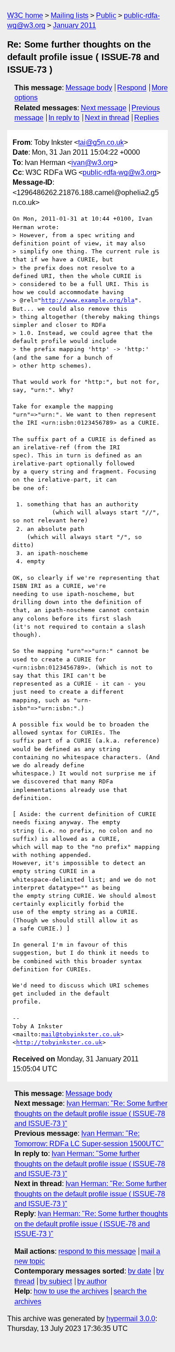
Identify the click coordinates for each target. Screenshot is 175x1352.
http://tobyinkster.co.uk (59, 1042)
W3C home (25, 15)
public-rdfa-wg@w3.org (120, 172)
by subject (55, 1281)
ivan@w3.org (92, 162)
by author (92, 1281)
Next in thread (107, 118)
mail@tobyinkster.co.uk (80, 1034)
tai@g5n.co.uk (101, 142)
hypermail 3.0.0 (130, 1318)
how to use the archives (71, 1291)
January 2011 (74, 25)
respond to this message (97, 1251)
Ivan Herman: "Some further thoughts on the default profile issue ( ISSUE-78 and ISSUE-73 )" (89, 1164)
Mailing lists (69, 15)
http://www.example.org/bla (88, 300)
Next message (104, 108)
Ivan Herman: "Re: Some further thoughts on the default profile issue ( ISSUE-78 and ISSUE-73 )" (90, 1113)
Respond (131, 87)
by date (139, 1271)
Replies (146, 118)
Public (106, 15)
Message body (89, 87)
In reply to (63, 118)
